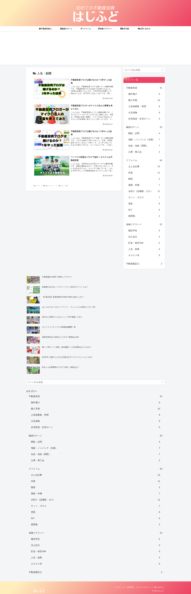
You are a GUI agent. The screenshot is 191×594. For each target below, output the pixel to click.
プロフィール (120, 587)
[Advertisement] (95, 49)
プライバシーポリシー (143, 587)
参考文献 (130, 587)
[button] (162, 70)
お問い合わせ (158, 587)
